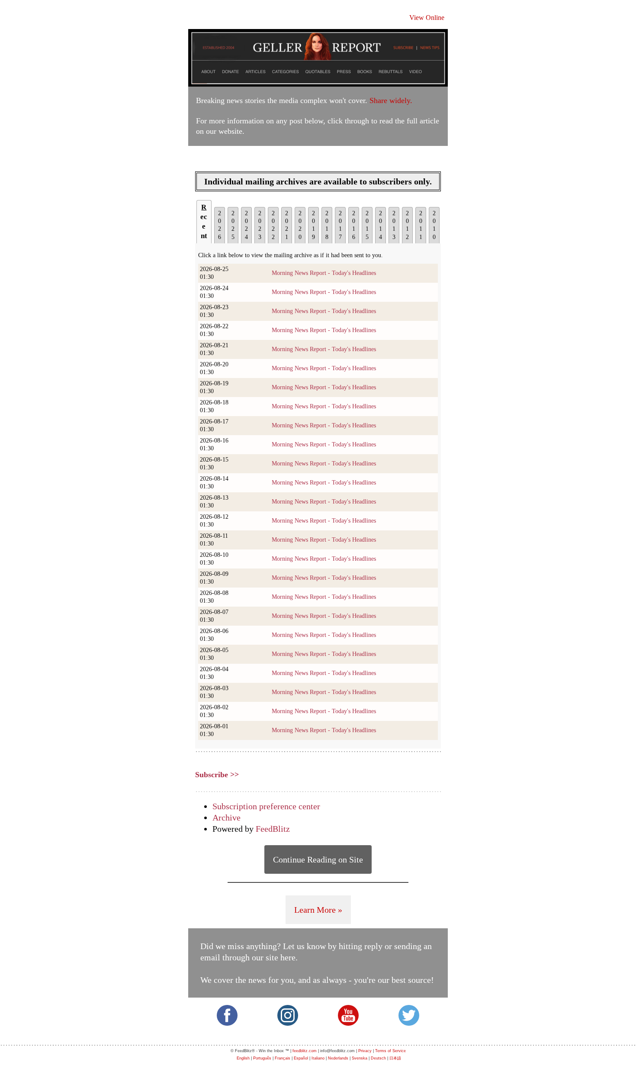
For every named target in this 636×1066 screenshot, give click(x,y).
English (243, 1058)
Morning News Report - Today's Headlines (324, 273)
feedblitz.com (304, 1051)
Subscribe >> (217, 774)
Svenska (359, 1058)
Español (301, 1058)
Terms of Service (390, 1051)
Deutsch (378, 1058)
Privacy (365, 1051)
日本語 (395, 1058)
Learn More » (318, 909)
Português (262, 1058)
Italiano (318, 1058)
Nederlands (338, 1058)
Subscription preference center (266, 806)
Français (282, 1058)
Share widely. (390, 100)
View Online (426, 17)
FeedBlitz (273, 828)
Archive (226, 817)
